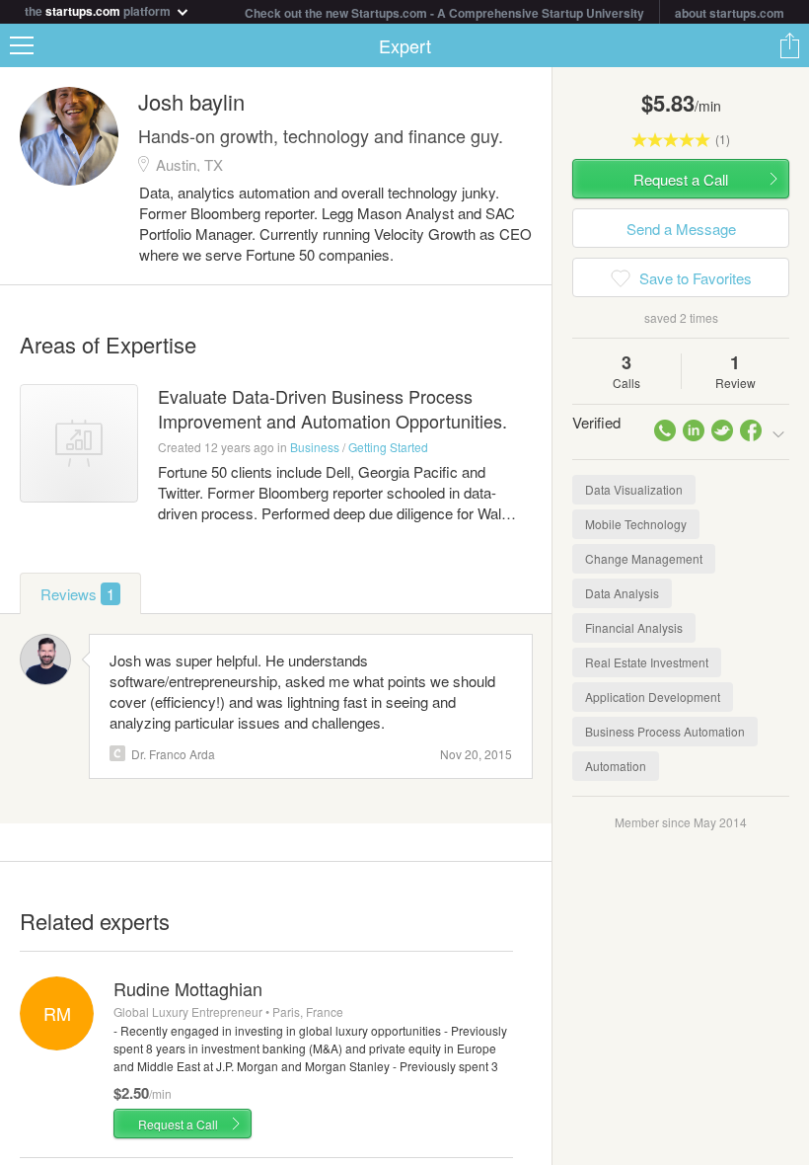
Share (789, 45)
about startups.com (729, 13)
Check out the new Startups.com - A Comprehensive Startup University (444, 13)
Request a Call (178, 1124)
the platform (99, 9)
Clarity (117, 753)
